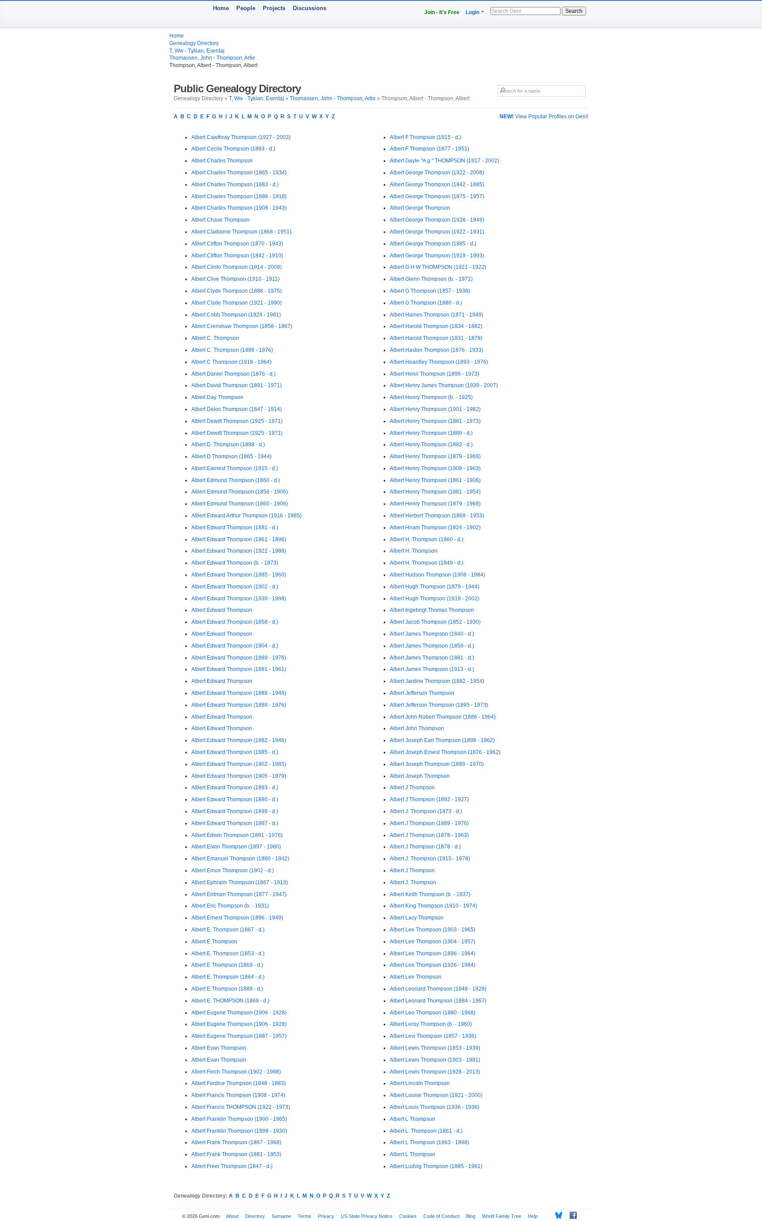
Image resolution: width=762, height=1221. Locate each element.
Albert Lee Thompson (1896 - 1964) (432, 953)
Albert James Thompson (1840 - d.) (432, 634)
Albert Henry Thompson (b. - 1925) (431, 397)
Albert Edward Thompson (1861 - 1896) (238, 539)
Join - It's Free (441, 12)
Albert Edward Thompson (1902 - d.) (234, 587)
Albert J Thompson (412, 787)
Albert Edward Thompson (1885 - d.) (234, 752)
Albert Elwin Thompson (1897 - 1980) (236, 847)
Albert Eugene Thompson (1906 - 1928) (239, 1013)
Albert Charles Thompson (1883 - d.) (235, 184)
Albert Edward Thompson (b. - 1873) (234, 563)
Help (533, 1216)
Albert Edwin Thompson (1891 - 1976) (237, 835)
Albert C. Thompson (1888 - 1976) (232, 350)
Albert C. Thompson (215, 338)
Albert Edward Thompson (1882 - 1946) (238, 740)
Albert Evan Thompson (218, 1048)
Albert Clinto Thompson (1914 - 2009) (236, 267)
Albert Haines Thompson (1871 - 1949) (436, 315)
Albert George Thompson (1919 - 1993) (437, 255)
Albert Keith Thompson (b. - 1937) (430, 894)
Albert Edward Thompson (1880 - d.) (234, 799)
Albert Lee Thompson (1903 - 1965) (432, 930)
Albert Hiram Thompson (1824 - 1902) (435, 527)
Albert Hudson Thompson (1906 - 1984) (437, 575)
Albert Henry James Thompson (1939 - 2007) (444, 385)
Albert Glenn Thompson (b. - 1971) (431, 279)
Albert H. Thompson (413, 551)
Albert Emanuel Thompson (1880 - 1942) (240, 858)
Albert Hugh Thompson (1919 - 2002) (434, 598)
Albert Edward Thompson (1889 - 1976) (238, 658)
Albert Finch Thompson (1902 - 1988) (236, 1072)
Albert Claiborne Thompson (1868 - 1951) (241, 232)
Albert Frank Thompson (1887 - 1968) (236, 1142)
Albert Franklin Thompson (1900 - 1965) (239, 1119)
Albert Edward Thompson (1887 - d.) (234, 823)
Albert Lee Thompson (415, 977)
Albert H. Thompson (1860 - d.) (426, 539)
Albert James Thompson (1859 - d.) (432, 646)
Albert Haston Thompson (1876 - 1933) (436, 350)
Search (574, 11)
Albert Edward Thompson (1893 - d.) (234, 787)
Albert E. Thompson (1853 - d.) (228, 953)
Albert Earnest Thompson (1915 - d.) (234, 468)
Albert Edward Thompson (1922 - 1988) (238, 551)
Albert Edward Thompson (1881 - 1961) (238, 669)
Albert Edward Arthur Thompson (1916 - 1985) (246, 516)
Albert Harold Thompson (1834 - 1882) (436, 326)
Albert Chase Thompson (220, 220)
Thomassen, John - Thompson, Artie (212, 58)
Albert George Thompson (420, 208)
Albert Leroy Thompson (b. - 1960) (431, 1024)
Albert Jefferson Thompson (422, 693)
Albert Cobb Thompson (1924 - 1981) (236, 315)
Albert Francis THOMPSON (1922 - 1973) (240, 1107)
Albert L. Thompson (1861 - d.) (426, 1131)
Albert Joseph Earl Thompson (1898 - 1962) (442, 740)
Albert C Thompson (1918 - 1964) (231, 362)
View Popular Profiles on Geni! (544, 116)
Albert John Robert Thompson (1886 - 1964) (443, 717)
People (245, 8)
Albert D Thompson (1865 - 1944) (231, 456)
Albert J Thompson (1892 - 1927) (429, 799)
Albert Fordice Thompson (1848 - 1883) (238, 1083)
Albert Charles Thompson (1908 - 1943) (239, 208)
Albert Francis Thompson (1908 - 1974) (238, 1095)
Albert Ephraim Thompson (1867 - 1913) (239, 882)
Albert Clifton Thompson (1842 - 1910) (237, 255)
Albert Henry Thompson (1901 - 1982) (435, 409)
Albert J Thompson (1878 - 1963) (429, 835)
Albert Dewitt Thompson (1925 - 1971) (237, 421)
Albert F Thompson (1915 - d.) (425, 137)
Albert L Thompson (412, 1119)
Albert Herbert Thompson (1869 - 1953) (437, 516)
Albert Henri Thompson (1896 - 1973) (434, 374)
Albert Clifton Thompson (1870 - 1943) (237, 244)
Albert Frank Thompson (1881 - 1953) (236, 1154)
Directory (255, 1216)
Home (221, 8)
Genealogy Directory (194, 43)
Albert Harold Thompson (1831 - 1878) (436, 338)
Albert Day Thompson (217, 397)
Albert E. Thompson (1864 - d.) (228, 977)
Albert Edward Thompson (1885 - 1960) (238, 575)
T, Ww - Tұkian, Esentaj (196, 51)
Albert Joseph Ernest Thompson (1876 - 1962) (445, 752)
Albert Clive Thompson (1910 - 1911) (235, 279)
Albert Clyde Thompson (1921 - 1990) (236, 303)
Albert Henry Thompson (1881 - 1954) (435, 492)
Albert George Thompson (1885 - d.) (433, 244)
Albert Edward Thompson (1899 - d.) (234, 811)
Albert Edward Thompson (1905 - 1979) (238, 776)
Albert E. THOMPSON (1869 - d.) (230, 1001)
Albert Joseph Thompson (420, 776)
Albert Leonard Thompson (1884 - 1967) (438, 1001)
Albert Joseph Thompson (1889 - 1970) (437, 764)
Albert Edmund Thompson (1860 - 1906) (239, 504)
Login (472, 12)
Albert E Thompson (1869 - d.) (227, 965)
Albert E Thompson (214, 941)
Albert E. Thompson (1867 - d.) (228, 930)
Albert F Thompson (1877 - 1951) (429, 149)
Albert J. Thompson (413, 882)
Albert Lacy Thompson (417, 918)
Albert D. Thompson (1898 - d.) (228, 444)
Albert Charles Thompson (222, 161)
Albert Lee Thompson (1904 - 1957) (432, 941)
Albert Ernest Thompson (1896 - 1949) (237, 918)
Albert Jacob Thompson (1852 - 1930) (435, 622)
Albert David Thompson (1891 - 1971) (236, 385)
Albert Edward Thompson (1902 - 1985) (238, 764)
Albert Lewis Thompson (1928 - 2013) (435, 1072)
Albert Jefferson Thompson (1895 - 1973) (439, 705)
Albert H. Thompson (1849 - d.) (426, 563)
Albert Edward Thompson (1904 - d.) (234, 646)
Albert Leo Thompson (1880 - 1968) (432, 1013)
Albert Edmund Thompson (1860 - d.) (235, 480)
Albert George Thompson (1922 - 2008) (437, 173)
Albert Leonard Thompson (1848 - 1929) (438, 989)
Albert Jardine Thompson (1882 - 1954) (437, 681)
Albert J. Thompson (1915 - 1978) (430, 858)
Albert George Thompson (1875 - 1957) (437, 196)
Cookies (408, 1216)
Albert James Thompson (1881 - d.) (432, 658)
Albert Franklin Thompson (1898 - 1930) (239, 1131)
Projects (274, 8)
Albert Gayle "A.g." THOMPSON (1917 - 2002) (444, 161)
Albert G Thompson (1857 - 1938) (430, 291)
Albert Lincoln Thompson (420, 1083)
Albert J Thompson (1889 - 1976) (429, 823)
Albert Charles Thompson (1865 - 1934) (239, 173)
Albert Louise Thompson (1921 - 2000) (436, 1095)
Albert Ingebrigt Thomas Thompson (432, 610)
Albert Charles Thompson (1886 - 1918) (239, 196)
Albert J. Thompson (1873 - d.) (426, 811)
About (232, 1216)
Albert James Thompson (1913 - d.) (432, 669)
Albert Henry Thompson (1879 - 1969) (435, 456)
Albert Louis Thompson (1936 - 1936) (434, 1107)
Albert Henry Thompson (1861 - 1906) (435, 480)
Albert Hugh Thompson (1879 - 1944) (434, 587)
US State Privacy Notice (366, 1216)
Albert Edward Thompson (221, 610)
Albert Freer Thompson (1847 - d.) (232, 1166)
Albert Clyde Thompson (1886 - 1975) (236, 291)
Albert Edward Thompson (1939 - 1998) (238, 598)
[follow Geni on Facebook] (571, 1215)
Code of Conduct (441, 1216)
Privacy (326, 1216)
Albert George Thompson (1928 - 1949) (437, 220)
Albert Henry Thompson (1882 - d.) (431, 444)
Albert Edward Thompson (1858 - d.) (234, 622)
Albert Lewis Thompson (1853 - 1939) (435, 1048)
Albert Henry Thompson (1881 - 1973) (435, 421)
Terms (304, 1216)
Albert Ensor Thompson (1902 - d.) (232, 870)
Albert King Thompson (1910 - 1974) (433, 906)
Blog (470, 1216)
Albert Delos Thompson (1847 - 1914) (236, 409)
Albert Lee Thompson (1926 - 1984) (432, 965)
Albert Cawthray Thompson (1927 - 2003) (241, 137)
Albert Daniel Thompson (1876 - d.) (233, 374)
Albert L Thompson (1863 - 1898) (429, 1142)
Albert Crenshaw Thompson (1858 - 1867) (241, 326)
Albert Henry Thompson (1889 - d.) (431, 433)
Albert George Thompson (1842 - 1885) (437, 184)
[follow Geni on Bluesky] (556, 1215)
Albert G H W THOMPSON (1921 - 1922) (438, 267)
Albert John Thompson (417, 728)
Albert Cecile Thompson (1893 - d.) (233, 149)
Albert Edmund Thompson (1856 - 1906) (239, 492)
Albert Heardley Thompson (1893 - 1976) (439, 362)
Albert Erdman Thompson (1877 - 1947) (239, 894)
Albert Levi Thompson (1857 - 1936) (433, 1036)
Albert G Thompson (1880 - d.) (426, 303)
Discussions (309, 8)
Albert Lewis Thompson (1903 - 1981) (435, 1060)
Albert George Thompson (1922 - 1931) (437, 232)
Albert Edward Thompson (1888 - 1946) (238, 693)
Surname (281, 1216)
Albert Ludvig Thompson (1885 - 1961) (436, 1166)
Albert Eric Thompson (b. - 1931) (230, 906)
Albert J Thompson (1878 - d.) (425, 847)
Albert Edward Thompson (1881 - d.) (234, 527)
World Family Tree (501, 1216)
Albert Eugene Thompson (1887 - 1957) (239, 1036)
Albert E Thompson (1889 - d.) (227, 989)
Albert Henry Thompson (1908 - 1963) (435, 468)
